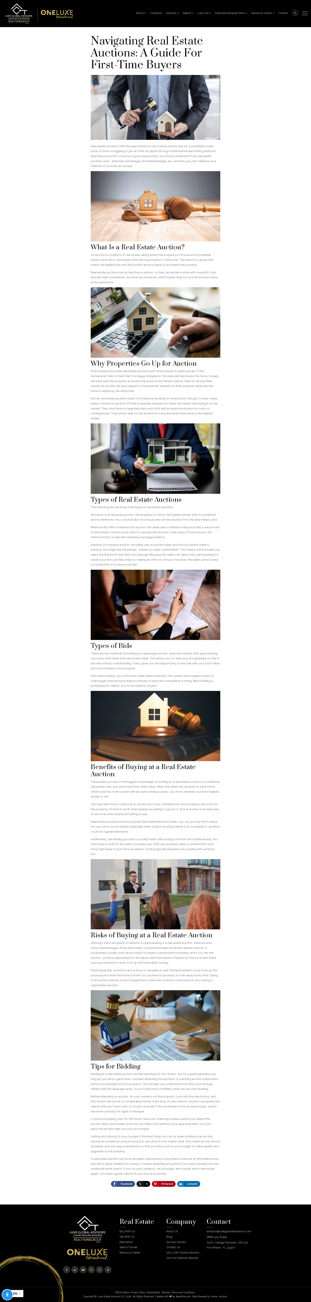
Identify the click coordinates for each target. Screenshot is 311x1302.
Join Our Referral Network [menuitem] (182, 1257)
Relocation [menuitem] (126, 1242)
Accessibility (153, 1292)
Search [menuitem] (187, 13)
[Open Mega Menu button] (305, 13)
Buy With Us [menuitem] (127, 1231)
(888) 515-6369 (217, 1237)
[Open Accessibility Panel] (7, 1294)
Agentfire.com (183, 1296)
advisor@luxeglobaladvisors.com (229, 1231)
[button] (305, 11)
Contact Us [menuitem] (173, 1247)
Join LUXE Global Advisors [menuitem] (182, 1252)
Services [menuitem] (171, 13)
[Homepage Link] (18, 13)
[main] (155, 616)
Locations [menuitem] (156, 13)
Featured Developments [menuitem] (230, 13)
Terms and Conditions (183, 1292)
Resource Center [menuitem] (262, 13)
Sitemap (165, 1292)
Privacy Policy (138, 1292)
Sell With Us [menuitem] (127, 1236)
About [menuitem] (140, 13)
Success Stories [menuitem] (176, 1242)
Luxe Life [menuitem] (203, 13)
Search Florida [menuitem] (128, 1247)
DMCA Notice (122, 1292)
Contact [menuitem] (283, 13)
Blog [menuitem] (169, 1236)
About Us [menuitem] (172, 1231)
